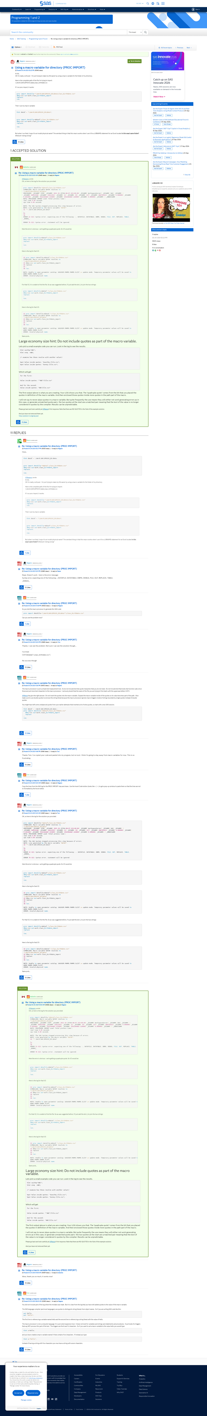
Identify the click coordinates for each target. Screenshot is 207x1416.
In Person (156, 124)
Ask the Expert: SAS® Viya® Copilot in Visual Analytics (171, 129)
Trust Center (79, 1409)
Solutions (91, 9)
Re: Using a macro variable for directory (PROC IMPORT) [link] (70, 39)
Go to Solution (135, 61)
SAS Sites (163, 3)
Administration (77, 9)
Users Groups (167, 124)
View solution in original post (28, 416)
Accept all (18, 1393)
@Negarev (25, 179)
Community (16, 9)
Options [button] (17, 47)
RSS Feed (59, 47)
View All (187, 175)
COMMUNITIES (61, 4)
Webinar (169, 115)
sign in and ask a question (69, 54)
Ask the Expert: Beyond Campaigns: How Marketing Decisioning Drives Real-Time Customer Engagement (170, 163)
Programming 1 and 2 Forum (38, 39)
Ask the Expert (158, 115)
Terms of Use (68, 1409)
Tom (28, 597)
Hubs (102, 9)
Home (12, 39)
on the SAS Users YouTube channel (174, 223)
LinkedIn (48, 1399)
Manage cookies (26, 1400)
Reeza (29, 440)
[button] (12, 68)
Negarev (22, 61)
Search (147, 3)
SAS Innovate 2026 (156, 72)
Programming (38, 9)
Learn (27, 9)
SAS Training (21, 39)
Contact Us (158, 3)
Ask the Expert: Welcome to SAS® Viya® (166, 146)
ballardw (26, 167)
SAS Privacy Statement (35, 1378)
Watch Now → (159, 96)
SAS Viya (64, 9)
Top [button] (15, 1362)
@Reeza (45, 409)
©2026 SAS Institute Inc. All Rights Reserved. (100, 1409)
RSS (56, 1399)
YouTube (52, 1399)
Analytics (52, 9)
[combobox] (79, 32)
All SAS (138, 3)
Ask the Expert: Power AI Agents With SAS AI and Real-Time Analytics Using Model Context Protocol (171, 110)
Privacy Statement (56, 1409)
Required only (32, 1393)
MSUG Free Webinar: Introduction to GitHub (168, 153)
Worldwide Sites (152, 3)
